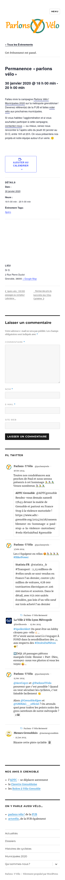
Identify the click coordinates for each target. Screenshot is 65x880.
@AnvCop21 (20, 683)
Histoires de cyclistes (18, 848)
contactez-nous (13, 126)
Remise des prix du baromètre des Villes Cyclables (42, 295)
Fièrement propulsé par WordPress (40, 874)
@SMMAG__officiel (26, 703)
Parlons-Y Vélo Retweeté (35, 615)
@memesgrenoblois (48, 733)
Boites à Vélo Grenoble (26, 788)
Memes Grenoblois (26, 732)
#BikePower (21, 557)
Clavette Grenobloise (24, 784)
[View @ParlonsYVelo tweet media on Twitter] (49, 742)
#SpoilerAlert (21, 629)
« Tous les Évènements (19, 44)
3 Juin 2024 (19, 549)
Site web (10, 419)
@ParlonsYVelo (41, 683)
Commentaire (15, 342)
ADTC (13, 779)
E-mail (10, 404)
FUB (34, 814)
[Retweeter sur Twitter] (21, 615)
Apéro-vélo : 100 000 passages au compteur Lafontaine (15, 295)
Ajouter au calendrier (21, 164)
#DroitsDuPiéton (45, 642)
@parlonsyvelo (42, 466)
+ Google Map (30, 278)
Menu (54, 11)
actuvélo (13, 818)
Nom (9, 389)
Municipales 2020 (16, 856)
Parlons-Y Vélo (23, 466)
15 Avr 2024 (35, 624)
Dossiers (10, 841)
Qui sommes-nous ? (17, 864)
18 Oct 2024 (19, 471)
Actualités (11, 833)
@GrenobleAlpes (31, 700)
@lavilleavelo (20, 624)
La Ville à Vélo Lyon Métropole (33, 619)
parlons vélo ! (16, 814)
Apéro (8, 212)
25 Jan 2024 (20, 737)
